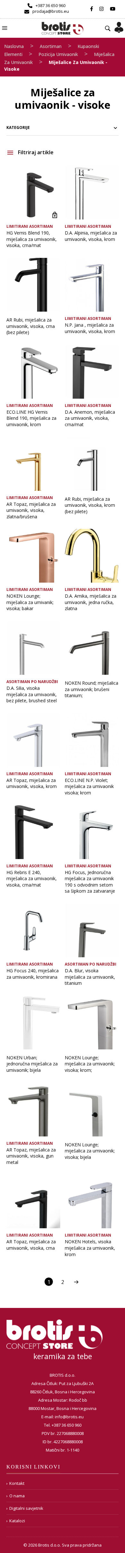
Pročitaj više (54, 214)
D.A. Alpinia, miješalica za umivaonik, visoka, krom (91, 236)
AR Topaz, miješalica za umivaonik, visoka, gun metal (31, 1156)
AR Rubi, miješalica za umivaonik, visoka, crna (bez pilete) (30, 326)
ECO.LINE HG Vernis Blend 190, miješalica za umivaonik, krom (31, 418)
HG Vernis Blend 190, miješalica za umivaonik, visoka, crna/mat (31, 239)
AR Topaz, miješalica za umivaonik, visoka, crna (31, 1244)
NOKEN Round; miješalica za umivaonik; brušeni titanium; (91, 689)
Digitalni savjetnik (26, 1508)
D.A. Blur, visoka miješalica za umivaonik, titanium (90, 977)
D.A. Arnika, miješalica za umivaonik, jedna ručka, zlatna (90, 602)
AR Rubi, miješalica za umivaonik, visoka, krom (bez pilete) (90, 505)
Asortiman (51, 46)
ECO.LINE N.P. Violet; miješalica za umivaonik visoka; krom (89, 786)
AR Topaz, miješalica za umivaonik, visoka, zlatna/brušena (31, 510)
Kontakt (16, 1483)
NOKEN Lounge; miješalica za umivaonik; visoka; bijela (90, 1151)
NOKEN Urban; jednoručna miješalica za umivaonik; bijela (32, 1064)
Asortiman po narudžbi (32, 681)
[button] (5, 27)
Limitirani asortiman (29, 226)
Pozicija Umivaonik (58, 54)
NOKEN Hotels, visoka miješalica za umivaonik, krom (90, 1247)
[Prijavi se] (118, 25)
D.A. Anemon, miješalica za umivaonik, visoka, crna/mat (90, 418)
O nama (17, 1496)
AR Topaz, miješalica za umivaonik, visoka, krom (31, 783)
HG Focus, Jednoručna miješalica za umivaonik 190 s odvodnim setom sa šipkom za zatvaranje (90, 881)
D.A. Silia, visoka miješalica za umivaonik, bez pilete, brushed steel (31, 694)
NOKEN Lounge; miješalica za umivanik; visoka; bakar (30, 602)
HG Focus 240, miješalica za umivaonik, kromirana (32, 974)
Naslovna (14, 46)
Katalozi (17, 1521)
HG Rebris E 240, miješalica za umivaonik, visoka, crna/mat (31, 878)
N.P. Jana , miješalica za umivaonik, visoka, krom (90, 328)
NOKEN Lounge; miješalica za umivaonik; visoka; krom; (90, 1064)
